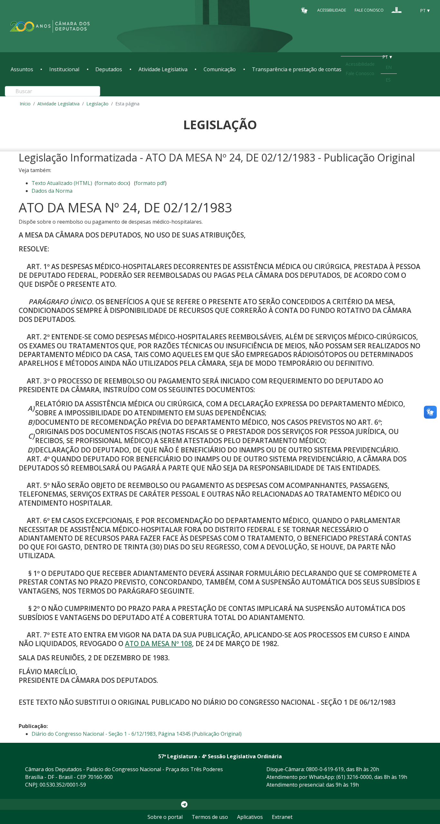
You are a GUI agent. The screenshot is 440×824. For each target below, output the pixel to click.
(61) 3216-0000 (354, 776)
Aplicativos (250, 816)
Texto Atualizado (62, 183)
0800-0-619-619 (325, 769)
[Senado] (408, 10)
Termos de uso (210, 816)
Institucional (64, 69)
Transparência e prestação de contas (296, 69)
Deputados (108, 69)
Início (25, 104)
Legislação (97, 104)
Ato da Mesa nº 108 (158, 643)
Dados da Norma (52, 190)
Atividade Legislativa (163, 69)
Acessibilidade (331, 10)
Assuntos (22, 69)
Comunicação (220, 69)
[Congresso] (396, 10)
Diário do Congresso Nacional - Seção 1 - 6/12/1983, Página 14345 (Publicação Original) (137, 733)
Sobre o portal (165, 816)
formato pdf (150, 183)
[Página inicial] (50, 26)
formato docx (112, 183)
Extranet (282, 816)
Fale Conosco (369, 10)
